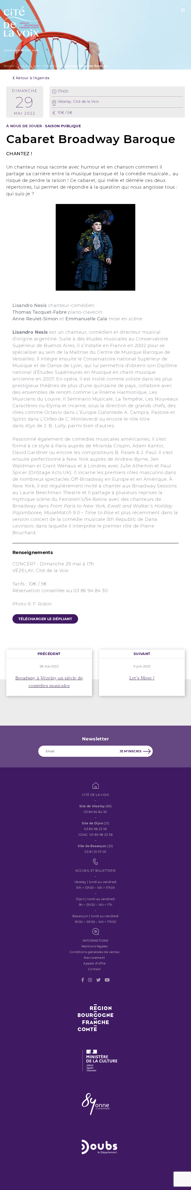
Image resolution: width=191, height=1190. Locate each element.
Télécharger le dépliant (45, 619)
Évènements (53, 66)
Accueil (9, 66)
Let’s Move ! (141, 678)
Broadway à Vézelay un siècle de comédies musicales (49, 682)
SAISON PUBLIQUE (63, 126)
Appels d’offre (94, 963)
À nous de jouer (29, 66)
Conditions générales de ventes (94, 952)
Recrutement (94, 958)
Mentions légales (94, 946)
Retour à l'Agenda (32, 78)
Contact (94, 969)
